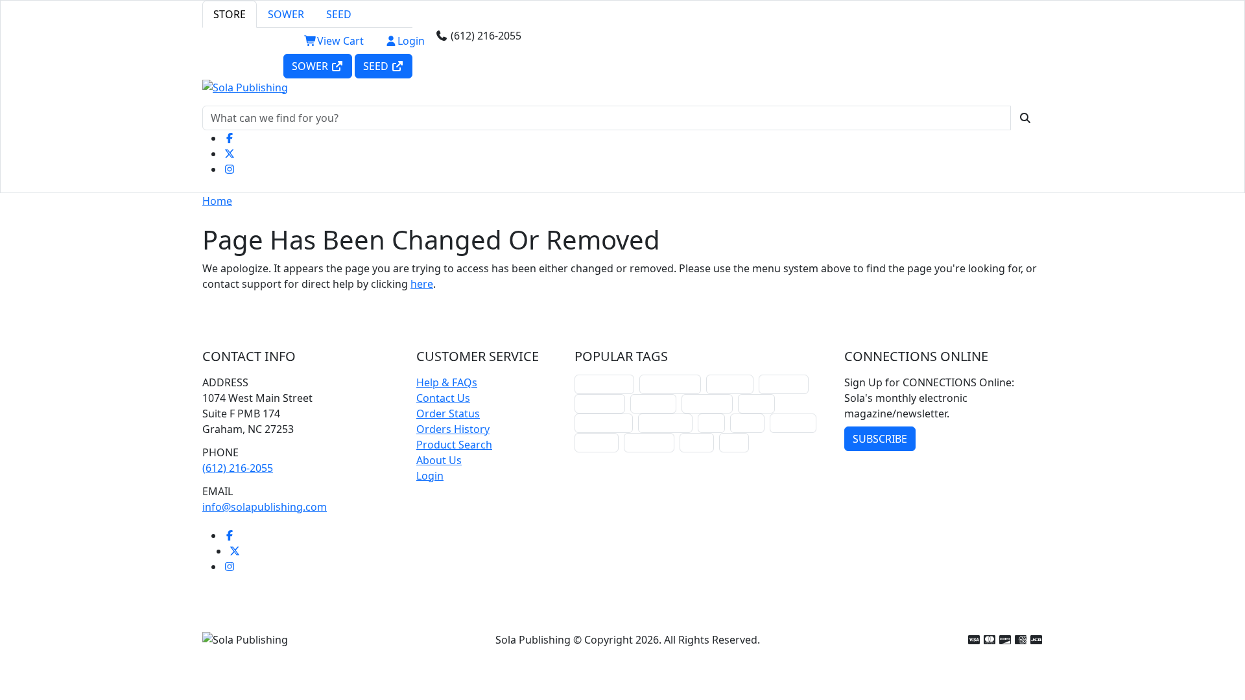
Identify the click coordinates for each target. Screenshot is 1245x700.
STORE (229, 14)
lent (711, 422)
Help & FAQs (446, 382)
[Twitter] (229, 153)
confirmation (670, 384)
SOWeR (311, 66)
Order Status (448, 413)
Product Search (454, 445)
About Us (439, 460)
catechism (707, 403)
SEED (338, 14)
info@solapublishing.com (264, 507)
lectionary (599, 403)
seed (734, 442)
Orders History (453, 429)
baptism (596, 442)
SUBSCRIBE (880, 439)
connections (603, 422)
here (421, 284)
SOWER (286, 14)
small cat (793, 422)
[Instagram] (229, 169)
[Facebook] (229, 138)
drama (756, 403)
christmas (784, 384)
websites (653, 403)
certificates (665, 422)
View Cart (340, 41)
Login (411, 41)
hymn (747, 422)
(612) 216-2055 (237, 468)
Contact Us (443, 398)
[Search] (1025, 118)
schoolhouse (604, 384)
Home (217, 201)
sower (696, 442)
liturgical (730, 384)
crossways (649, 442)
